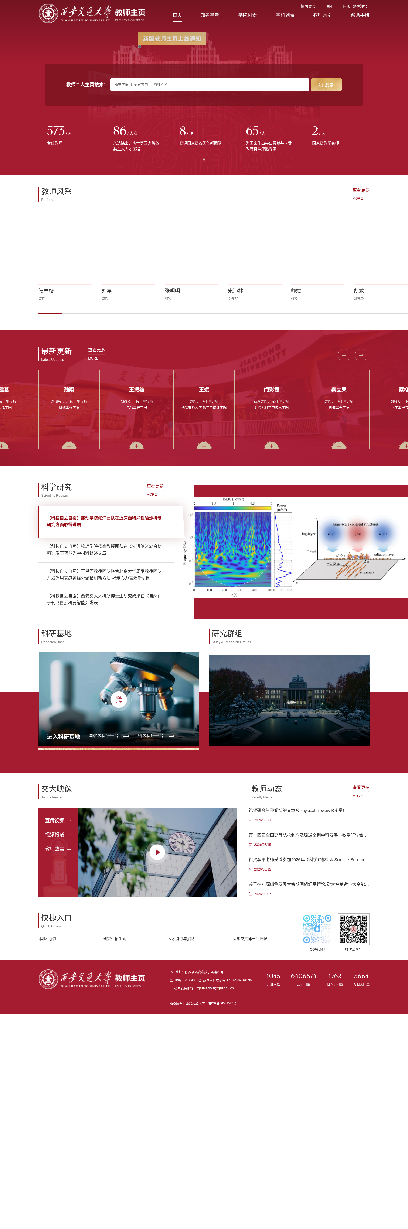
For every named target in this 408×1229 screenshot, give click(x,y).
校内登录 (308, 7)
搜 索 (329, 85)
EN (329, 7)
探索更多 (118, 699)
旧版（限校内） (356, 7)
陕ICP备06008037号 (222, 1003)
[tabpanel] (71, 136)
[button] (50, 313)
